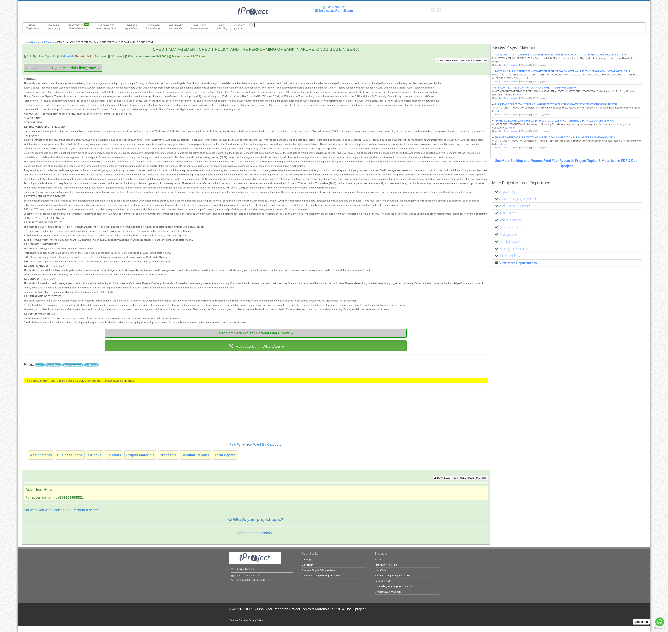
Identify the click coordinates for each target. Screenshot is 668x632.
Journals (114, 455)
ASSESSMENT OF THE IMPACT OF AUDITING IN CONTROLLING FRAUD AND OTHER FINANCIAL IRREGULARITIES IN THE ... (562, 54)
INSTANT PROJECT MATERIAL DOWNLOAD (463, 60)
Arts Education (509, 242)
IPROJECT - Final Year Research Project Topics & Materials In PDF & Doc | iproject (301, 609)
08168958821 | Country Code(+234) (254, 580)
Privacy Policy (256, 620)
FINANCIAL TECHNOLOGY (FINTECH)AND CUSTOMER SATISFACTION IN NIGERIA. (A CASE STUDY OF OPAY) (554, 120)
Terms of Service (238, 620)
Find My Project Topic (386, 564)
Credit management (73, 365)
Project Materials (140, 455)
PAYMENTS (131, 27)
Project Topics (53, 365)
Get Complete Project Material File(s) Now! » (63, 68)
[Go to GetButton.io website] (659, 628)
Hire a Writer (381, 570)
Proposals (168, 455)
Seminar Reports (195, 455)
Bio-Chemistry (509, 256)
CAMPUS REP (199, 27)
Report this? (83, 56)
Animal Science (510, 220)
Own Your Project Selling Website (318, 570)
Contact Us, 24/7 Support (388, 591)
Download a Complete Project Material (321, 575)
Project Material (63, 56)
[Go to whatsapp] (659, 621)
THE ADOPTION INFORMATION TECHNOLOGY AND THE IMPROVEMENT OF (536, 87)
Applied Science (511, 227)
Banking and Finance (42, 42)
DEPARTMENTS (78, 26)
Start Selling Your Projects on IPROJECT (395, 586)
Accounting (507, 192)
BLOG (221, 27)
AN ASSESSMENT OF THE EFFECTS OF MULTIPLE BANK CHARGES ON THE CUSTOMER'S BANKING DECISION (555, 137)
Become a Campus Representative (392, 575)
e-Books (94, 455)
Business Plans (70, 455)
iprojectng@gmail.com (248, 575)
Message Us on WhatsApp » (259, 346)
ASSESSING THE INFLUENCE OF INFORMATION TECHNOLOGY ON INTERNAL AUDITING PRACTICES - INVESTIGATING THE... (564, 71)
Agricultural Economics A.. (518, 206)
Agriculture (507, 213)
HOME (32, 27)
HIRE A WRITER (106, 27)
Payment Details (383, 581)
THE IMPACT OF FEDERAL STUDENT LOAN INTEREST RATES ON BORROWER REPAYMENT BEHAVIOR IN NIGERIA (556, 104)
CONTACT (239, 27)
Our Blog (306, 559)
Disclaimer (307, 564)
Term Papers (225, 455)
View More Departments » (519, 263)
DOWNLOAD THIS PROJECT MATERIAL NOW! (461, 478)
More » (504, 61)
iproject (39, 365)
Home (26, 42)
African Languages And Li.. (518, 199)
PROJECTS (53, 27)
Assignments (41, 455)
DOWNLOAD (154, 27)
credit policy (91, 365)
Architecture (508, 234)
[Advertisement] (466, 93)
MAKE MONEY (176, 27)
